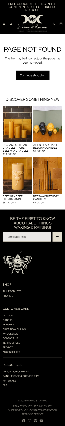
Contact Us (10, 338)
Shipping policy (18, 410)
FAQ (5, 385)
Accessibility (11, 351)
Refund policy (43, 406)
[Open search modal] (11, 24)
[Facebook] (24, 421)
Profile (8, 295)
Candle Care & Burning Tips (21, 376)
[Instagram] (30, 421)
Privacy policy (22, 406)
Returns (8, 324)
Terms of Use (11, 342)
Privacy (8, 347)
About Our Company (16, 371)
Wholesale (10, 333)
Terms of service (33, 414)
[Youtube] (41, 421)
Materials (9, 380)
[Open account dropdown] (53, 24)
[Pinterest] (36, 421)
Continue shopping (33, 75)
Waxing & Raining (36, 400)
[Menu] (4, 24)
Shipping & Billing (14, 329)
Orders (7, 320)
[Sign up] (57, 237)
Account (9, 315)
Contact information (43, 410)
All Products (12, 291)
